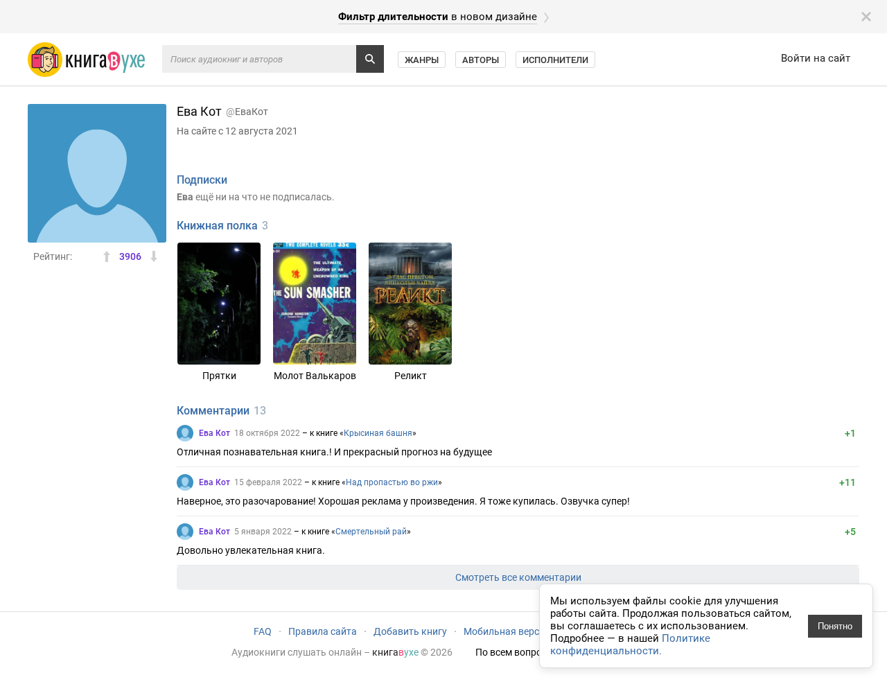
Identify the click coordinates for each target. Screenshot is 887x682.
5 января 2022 (263, 531)
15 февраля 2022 (268, 482)
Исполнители (555, 60)
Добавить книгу (410, 631)
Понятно (835, 626)
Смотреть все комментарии (518, 577)
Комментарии (213, 410)
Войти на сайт (815, 58)
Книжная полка (217, 225)
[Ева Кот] (185, 433)
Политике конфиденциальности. (630, 644)
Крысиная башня (378, 433)
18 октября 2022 (267, 433)
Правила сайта (322, 631)
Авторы (480, 60)
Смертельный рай (371, 531)
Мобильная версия (507, 631)
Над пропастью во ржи (392, 482)
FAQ (263, 631)
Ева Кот (214, 433)
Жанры (422, 60)
